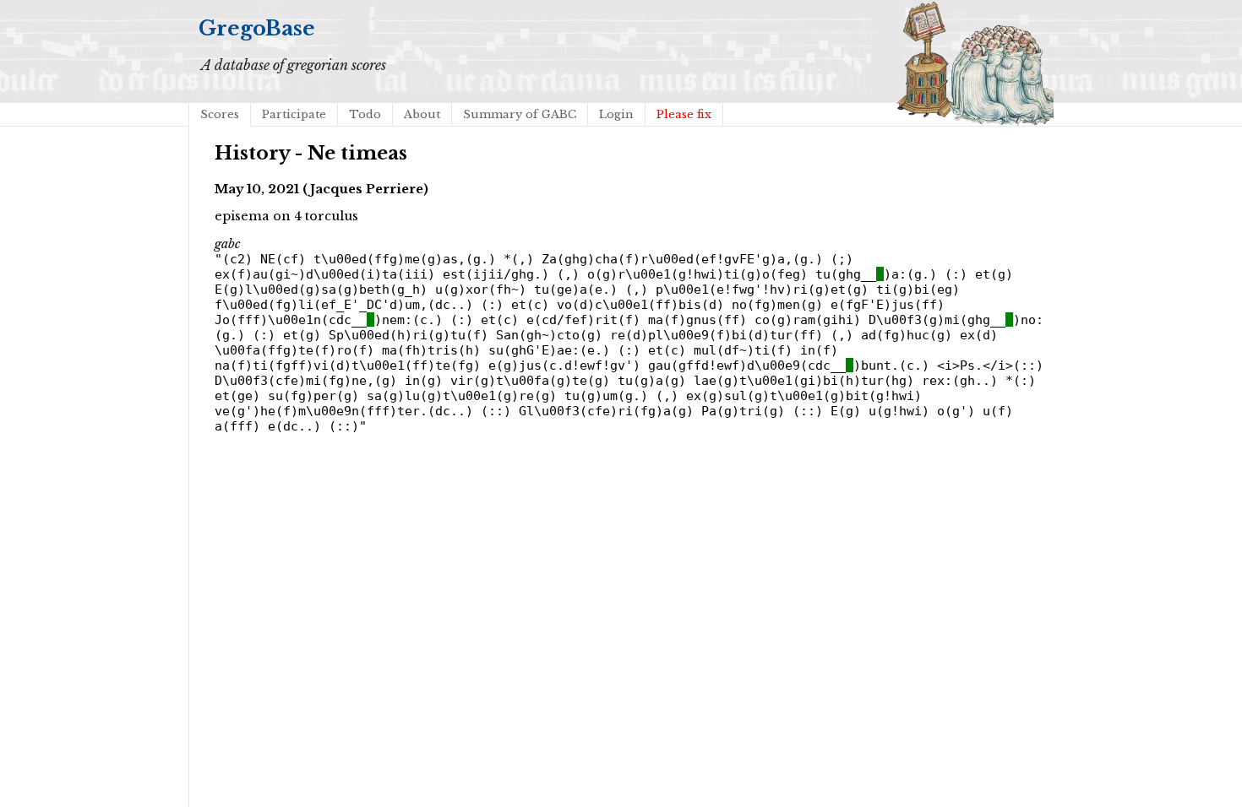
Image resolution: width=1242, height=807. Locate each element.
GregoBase (257, 28)
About (422, 114)
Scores (219, 114)
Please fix (683, 114)
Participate (294, 114)
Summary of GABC (519, 114)
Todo (365, 114)
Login (616, 114)
